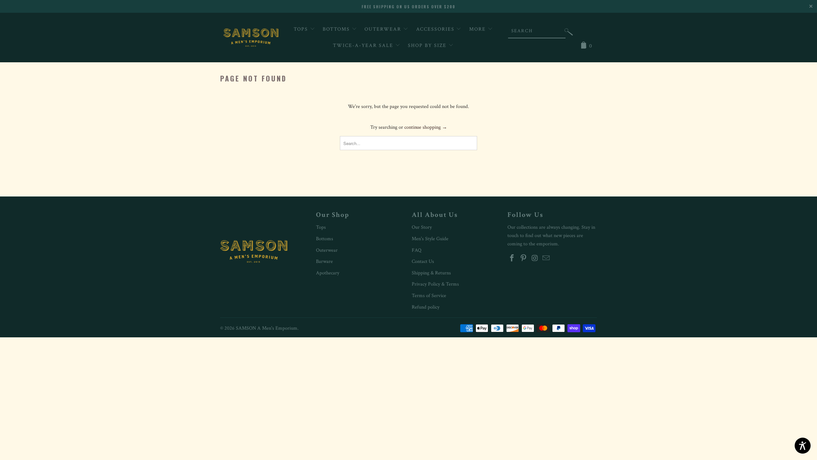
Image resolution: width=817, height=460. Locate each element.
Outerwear (383, 29)
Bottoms (337, 29)
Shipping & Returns (431, 273)
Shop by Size (428, 45)
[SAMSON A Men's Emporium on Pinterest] (523, 258)
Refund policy (425, 307)
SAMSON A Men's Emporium (266, 328)
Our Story (422, 227)
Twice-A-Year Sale (364, 45)
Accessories (436, 29)
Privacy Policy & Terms (435, 284)
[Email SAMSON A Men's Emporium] (546, 258)
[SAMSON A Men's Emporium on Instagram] (535, 258)
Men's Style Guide (430, 238)
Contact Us (423, 261)
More (478, 29)
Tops (302, 29)
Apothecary (327, 273)
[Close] (811, 5)
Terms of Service (429, 295)
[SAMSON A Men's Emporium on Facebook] (512, 258)
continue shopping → (425, 127)
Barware (324, 261)
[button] (569, 33)
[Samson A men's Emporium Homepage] (250, 37)
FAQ (416, 250)
